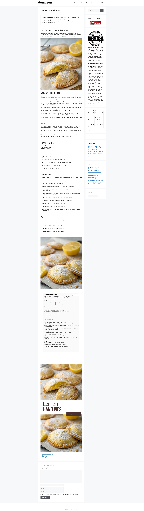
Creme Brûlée (44, 456)
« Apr (89, 130)
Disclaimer (93, 2)
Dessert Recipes (45, 454)
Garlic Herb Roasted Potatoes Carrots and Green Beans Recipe (95, 184)
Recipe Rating (43, 468)
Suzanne (90, 174)
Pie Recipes (50, 454)
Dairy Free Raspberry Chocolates (95, 151)
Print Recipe (76, 295)
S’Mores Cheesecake (46, 457)
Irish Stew (90, 156)
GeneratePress (76, 509)
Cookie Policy (81, 2)
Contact (87, 2)
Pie (45, 455)
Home (70, 2)
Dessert (43, 455)
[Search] (102, 10)
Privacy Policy (101, 2)
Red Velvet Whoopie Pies (93, 149)
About (75, 2)
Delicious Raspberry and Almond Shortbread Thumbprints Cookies (95, 179)
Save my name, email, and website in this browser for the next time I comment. (60, 494)
